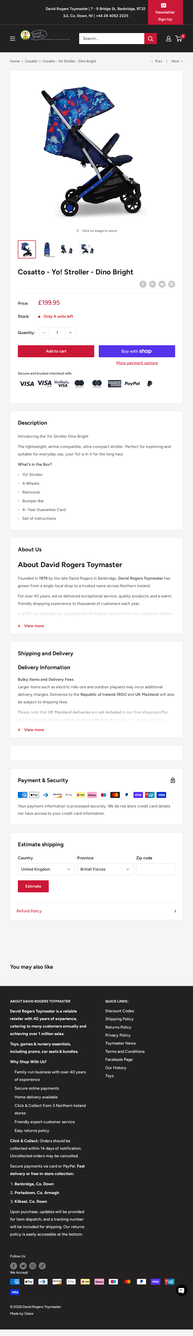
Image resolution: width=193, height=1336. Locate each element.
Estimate (33, 886)
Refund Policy (29, 911)
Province (85, 858)
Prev (158, 61)
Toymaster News (120, 1043)
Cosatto (31, 61)
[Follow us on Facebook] (13, 1265)
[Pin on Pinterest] (152, 284)
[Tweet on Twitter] (162, 284)
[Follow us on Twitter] (23, 1265)
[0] (179, 39)
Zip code (144, 858)
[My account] (168, 38)
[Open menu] (12, 39)
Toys (109, 1075)
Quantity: (26, 332)
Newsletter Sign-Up (165, 16)
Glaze (28, 1313)
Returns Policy (118, 1027)
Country (25, 858)
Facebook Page (119, 1059)
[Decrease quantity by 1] (43, 332)
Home (15, 61)
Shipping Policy (119, 1019)
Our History (115, 1067)
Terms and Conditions (124, 1051)
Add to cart (56, 351)
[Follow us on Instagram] (32, 1265)
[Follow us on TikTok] (42, 1265)
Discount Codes (119, 1011)
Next (175, 61)
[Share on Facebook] (143, 284)
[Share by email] (171, 284)
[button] (181, 1290)
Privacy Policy (118, 1035)
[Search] (150, 38)
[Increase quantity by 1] (70, 332)
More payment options (137, 363)
